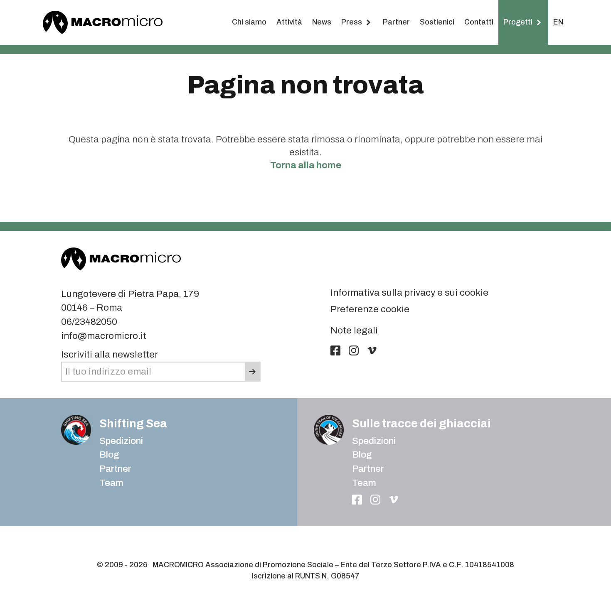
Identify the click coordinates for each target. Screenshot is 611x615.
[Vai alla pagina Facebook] (335, 350)
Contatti (478, 22)
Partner (396, 22)
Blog (362, 454)
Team (111, 483)
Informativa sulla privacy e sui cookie (409, 292)
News (321, 22)
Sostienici (437, 22)
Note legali (354, 330)
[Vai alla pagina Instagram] (354, 350)
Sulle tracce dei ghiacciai (421, 423)
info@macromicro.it (103, 336)
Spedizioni (121, 441)
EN (558, 22)
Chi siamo (249, 22)
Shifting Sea (133, 423)
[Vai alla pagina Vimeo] (372, 350)
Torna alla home (305, 165)
